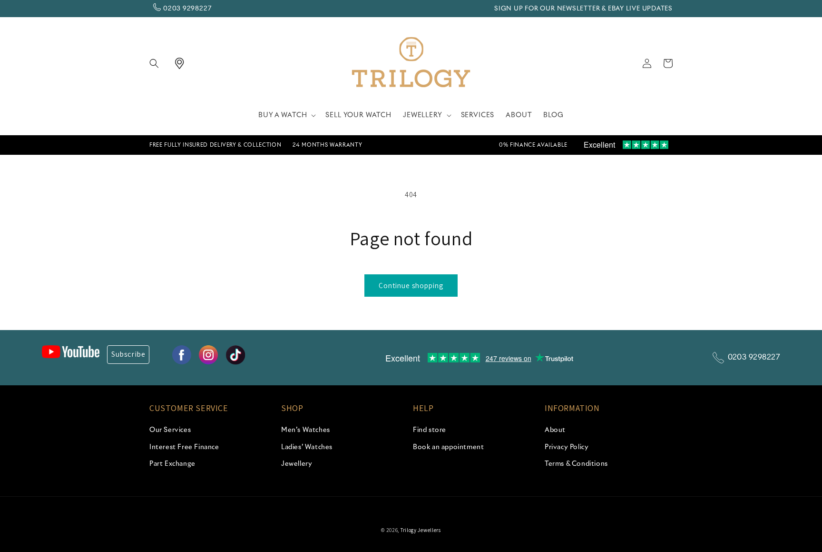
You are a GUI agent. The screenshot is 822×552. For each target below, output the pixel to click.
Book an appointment (448, 447)
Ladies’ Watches (307, 447)
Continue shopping (411, 285)
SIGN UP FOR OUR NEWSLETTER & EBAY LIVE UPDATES (583, 9)
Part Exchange (172, 464)
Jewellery (296, 464)
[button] (159, 63)
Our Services (170, 430)
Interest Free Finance (184, 447)
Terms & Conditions (576, 464)
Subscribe (128, 354)
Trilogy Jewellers (421, 530)
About (555, 430)
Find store (429, 430)
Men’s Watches (305, 430)
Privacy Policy (566, 447)
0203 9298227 (187, 9)
